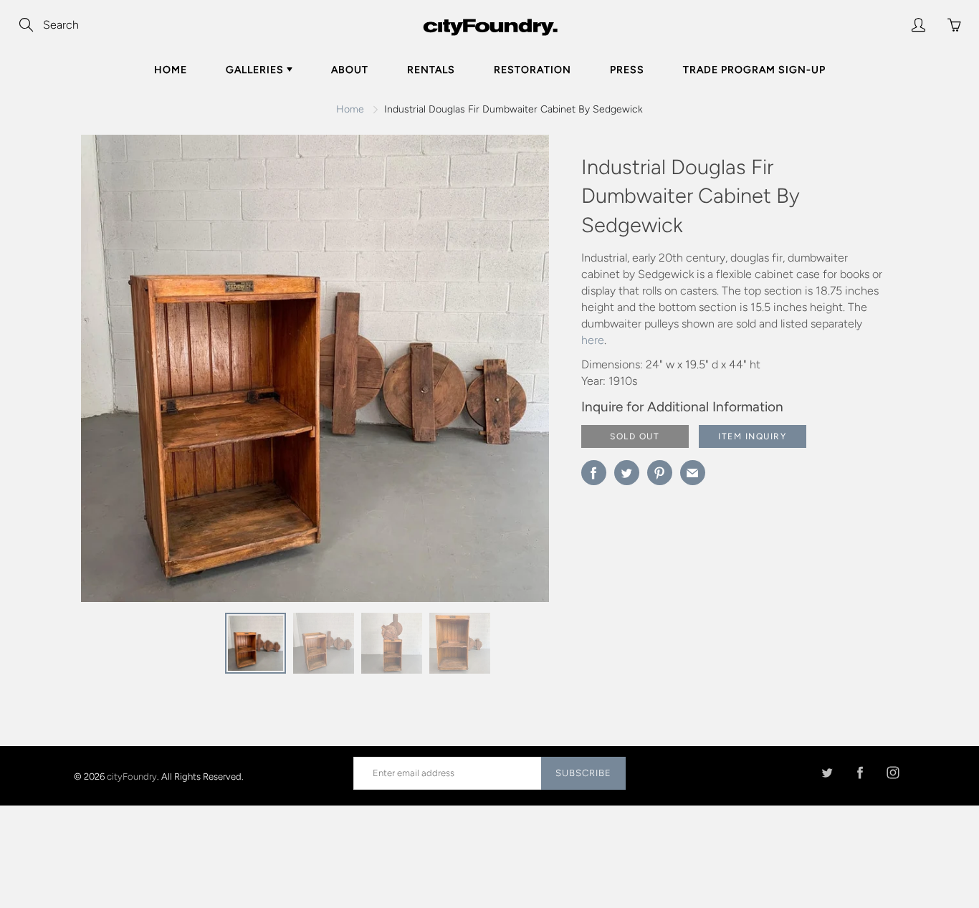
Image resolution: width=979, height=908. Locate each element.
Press (627, 70)
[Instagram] (892, 772)
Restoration (532, 70)
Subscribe (583, 773)
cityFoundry (132, 775)
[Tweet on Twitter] (626, 472)
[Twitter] (826, 772)
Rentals (431, 70)
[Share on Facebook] (593, 472)
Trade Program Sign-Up (754, 70)
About (349, 70)
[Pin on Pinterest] (659, 472)
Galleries (256, 70)
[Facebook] (859, 772)
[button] (509, 373)
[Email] (692, 472)
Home (170, 70)
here (592, 340)
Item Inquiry (752, 436)
